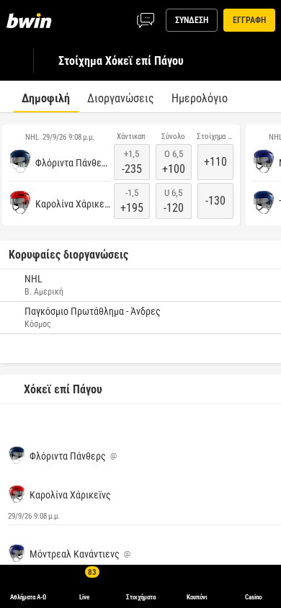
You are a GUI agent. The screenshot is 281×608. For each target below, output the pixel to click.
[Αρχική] (32, 20)
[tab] (46, 96)
